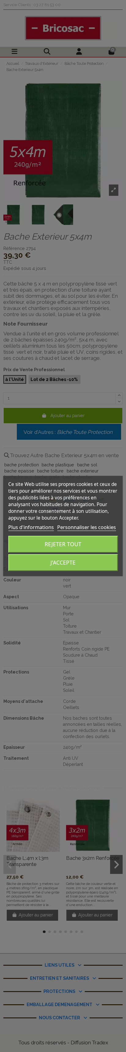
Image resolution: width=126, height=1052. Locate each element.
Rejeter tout (63, 544)
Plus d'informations (31, 527)
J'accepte (63, 562)
